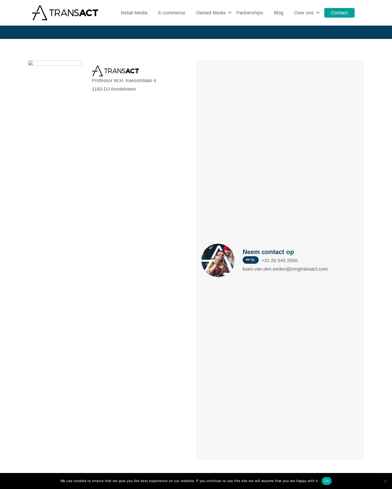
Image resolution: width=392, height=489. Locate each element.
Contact (339, 12)
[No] (385, 481)
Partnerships (249, 12)
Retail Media (134, 12)
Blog (278, 12)
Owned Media (211, 12)
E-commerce (171, 12)
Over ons (304, 12)
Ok (326, 481)
